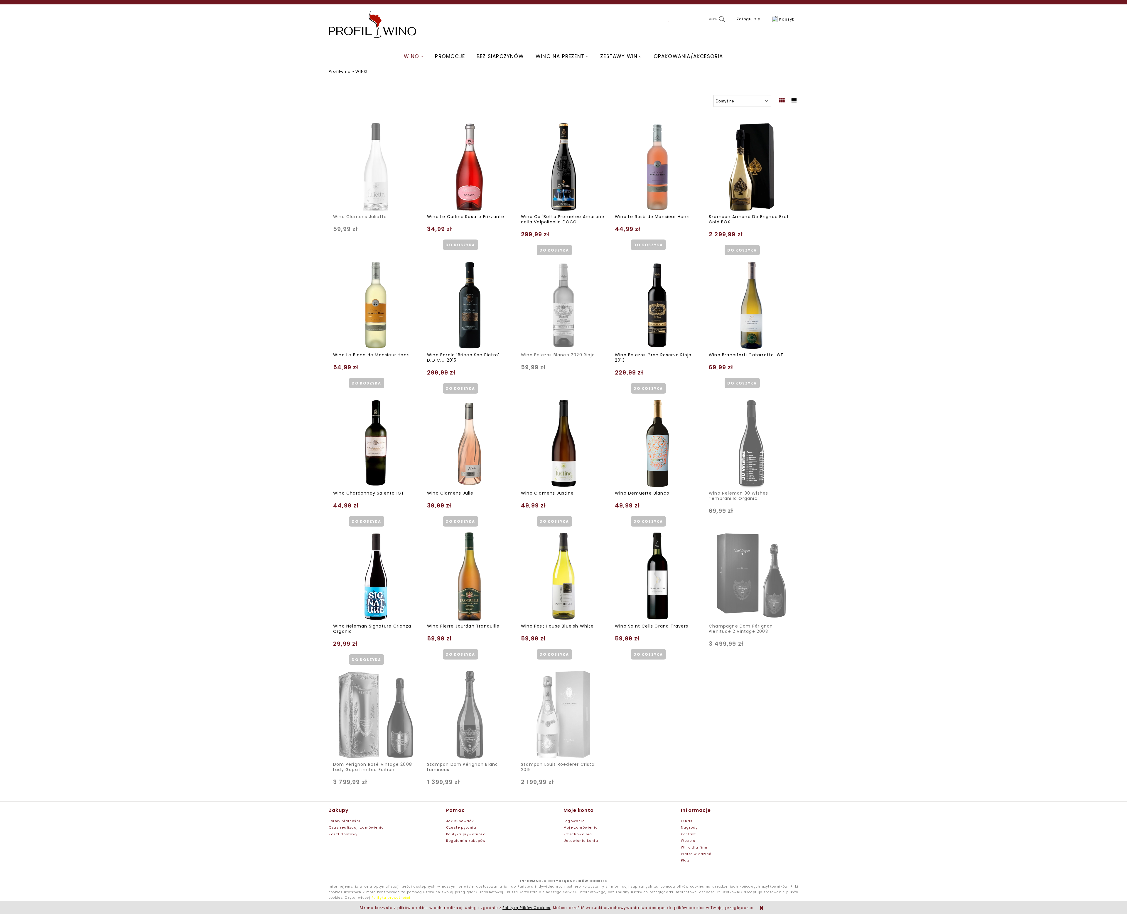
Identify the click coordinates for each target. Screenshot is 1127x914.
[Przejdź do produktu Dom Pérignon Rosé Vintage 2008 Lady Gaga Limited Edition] (375, 715)
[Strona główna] (373, 24)
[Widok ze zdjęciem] (782, 100)
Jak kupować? (460, 821)
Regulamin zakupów (465, 840)
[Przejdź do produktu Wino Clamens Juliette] (375, 167)
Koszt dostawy (343, 834)
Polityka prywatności (466, 834)
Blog (685, 860)
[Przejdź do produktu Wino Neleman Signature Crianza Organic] (375, 576)
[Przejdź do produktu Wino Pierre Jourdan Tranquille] (469, 576)
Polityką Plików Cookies (526, 907)
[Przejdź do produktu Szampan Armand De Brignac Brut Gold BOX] (751, 167)
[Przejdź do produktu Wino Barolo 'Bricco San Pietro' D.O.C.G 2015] (469, 305)
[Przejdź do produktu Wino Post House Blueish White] (563, 576)
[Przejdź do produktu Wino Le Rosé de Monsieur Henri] (657, 167)
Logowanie (574, 821)
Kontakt (688, 834)
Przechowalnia (578, 834)
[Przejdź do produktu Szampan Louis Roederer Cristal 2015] (563, 715)
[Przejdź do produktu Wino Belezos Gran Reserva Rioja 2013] (657, 305)
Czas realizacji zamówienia (356, 827)
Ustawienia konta (581, 840)
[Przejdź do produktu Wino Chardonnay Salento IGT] (375, 443)
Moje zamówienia (581, 827)
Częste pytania (461, 827)
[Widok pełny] (794, 100)
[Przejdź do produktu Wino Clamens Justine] (563, 443)
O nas (687, 821)
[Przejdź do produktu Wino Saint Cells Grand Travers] (657, 576)
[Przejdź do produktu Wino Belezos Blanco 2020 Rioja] (563, 305)
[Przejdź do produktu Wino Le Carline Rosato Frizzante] (469, 167)
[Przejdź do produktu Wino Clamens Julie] (469, 443)
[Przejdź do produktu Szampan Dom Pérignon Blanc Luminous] (469, 715)
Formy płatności (344, 821)
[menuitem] (413, 56)
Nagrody (689, 827)
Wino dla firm (694, 847)
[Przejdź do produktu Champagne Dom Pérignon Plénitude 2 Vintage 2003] (751, 576)
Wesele (688, 840)
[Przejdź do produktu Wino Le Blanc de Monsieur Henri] (375, 305)
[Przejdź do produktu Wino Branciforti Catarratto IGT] (751, 305)
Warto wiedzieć (696, 853)
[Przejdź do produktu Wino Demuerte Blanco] (657, 443)
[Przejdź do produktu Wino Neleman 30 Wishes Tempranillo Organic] (751, 443)
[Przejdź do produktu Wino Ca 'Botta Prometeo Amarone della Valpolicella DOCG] (563, 167)
